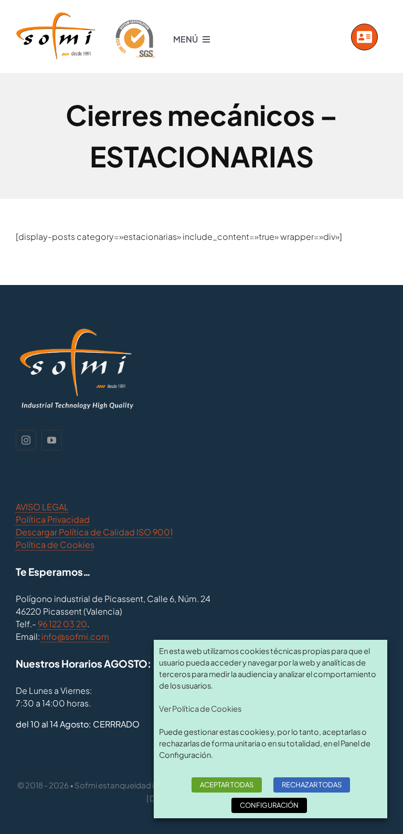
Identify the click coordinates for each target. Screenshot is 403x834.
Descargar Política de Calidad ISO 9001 (94, 531)
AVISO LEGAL (42, 506)
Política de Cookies (55, 544)
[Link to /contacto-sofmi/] (364, 37)
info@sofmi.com (75, 636)
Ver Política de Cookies (200, 708)
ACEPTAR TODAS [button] (226, 784)
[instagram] (26, 440)
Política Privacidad (53, 519)
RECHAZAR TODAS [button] (312, 784)
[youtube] (51, 440)
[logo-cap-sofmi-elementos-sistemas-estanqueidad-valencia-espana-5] (85, 15)
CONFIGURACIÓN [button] (269, 805)
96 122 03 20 (62, 623)
